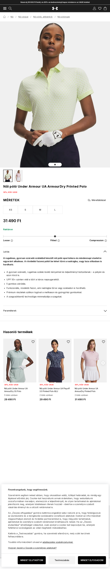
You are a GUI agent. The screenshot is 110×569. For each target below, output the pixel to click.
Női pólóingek (64, 17)
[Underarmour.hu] (55, 8)
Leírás (6, 251)
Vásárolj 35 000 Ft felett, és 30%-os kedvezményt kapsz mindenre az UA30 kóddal (55, 2)
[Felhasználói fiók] (94, 8)
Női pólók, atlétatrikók (43, 17)
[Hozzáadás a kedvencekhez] (33, 342)
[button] (55, 164)
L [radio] (55, 209)
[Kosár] (105, 8)
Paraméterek (9, 310)
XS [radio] (10, 209)
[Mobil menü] (4, 8)
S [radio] (25, 209)
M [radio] (40, 209)
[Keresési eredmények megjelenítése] (10, 8)
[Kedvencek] (99, 8)
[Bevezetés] (4, 17)
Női (12, 17)
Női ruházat (23, 17)
